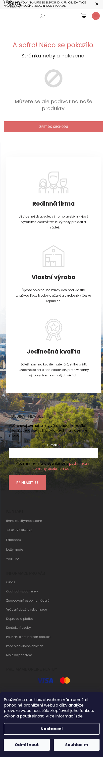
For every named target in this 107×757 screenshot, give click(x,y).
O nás (10, 582)
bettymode (14, 550)
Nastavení (52, 729)
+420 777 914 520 (19, 530)
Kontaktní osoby (18, 628)
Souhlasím (76, 745)
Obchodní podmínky (22, 591)
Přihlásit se (27, 482)
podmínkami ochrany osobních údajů (61, 466)
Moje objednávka (19, 655)
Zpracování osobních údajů (28, 601)
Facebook (13, 540)
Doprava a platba (19, 619)
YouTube (12, 559)
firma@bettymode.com (24, 521)
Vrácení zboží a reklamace (26, 610)
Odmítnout (27, 745)
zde (79, 716)
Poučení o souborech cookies (28, 637)
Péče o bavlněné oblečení (25, 646)
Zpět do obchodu (53, 127)
